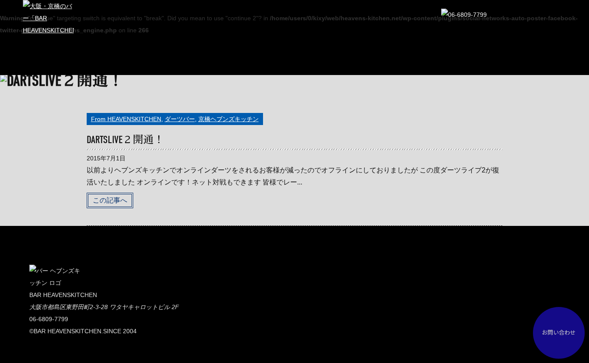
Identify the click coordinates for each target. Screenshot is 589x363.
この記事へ (110, 200)
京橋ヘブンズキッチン (228, 119)
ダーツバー (180, 119)
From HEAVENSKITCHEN (126, 119)
